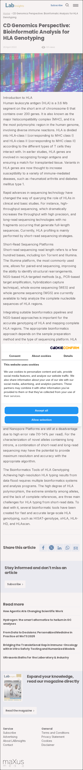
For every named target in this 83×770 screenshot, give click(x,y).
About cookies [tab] (41, 355)
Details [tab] (68, 355)
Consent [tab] (14, 355)
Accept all (41, 410)
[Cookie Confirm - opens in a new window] (64, 347)
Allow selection (41, 419)
